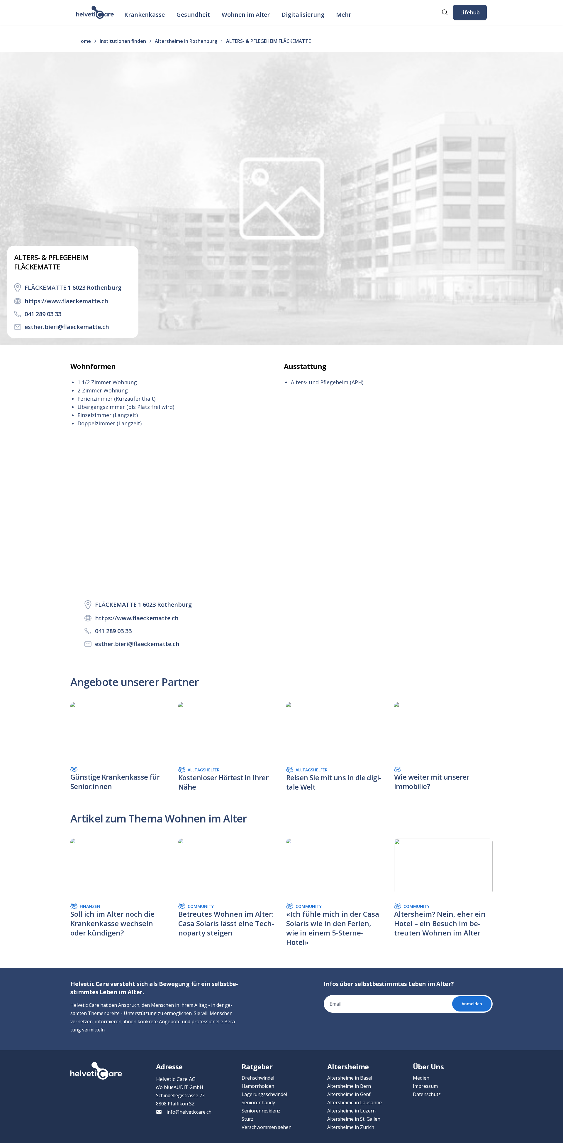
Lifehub (470, 12)
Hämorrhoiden (258, 1086)
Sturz (247, 1119)
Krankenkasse (144, 14)
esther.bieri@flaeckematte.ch (67, 327)
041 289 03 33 (43, 314)
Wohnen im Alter (246, 14)
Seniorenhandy (258, 1102)
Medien (421, 1078)
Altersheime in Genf (349, 1094)
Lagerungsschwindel (264, 1094)
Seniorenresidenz (261, 1110)
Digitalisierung (303, 14)
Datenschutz (427, 1094)
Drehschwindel (258, 1078)
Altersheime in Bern (349, 1086)
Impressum (425, 1086)
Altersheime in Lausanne (354, 1102)
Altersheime (348, 1066)
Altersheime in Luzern (351, 1110)
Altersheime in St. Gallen (353, 1119)
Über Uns (428, 1066)
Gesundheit (193, 14)
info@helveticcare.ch (189, 1112)
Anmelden (472, 1004)
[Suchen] (444, 12)
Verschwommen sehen (266, 1127)
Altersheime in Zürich (350, 1127)
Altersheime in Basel (349, 1078)
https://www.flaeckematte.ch (66, 301)
